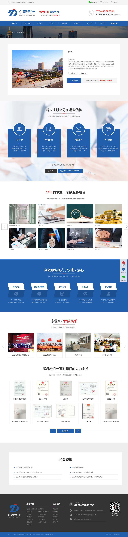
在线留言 (105, 2)
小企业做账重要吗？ (78, 467)
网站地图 (116, 2)
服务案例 (77, 23)
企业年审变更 (42, 522)
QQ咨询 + (51, 171)
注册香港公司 (42, 514)
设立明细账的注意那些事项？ (24, 467)
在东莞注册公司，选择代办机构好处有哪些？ (29, 472)
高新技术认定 (30, 519)
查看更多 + (65, 431)
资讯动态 (89, 23)
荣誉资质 (55, 511)
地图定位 (83, 73)
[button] (4, 227)
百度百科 (73, 73)
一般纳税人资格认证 (43, 511)
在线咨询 (75, 80)
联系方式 (102, 23)
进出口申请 (41, 519)
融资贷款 (29, 517)
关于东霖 (28, 23)
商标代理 (29, 514)
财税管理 (29, 522)
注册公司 (40, 23)
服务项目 (65, 23)
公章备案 (29, 524)
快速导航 (56, 504)
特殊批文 (41, 517)
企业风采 (55, 514)
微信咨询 (94, 2)
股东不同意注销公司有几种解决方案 (82, 472)
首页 (15, 23)
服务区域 (114, 23)
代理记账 (52, 23)
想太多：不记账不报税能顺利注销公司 (27, 477)
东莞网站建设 (116, 534)
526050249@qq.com (84, 519)
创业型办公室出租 (32, 509)
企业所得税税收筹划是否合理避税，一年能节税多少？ (88, 477)
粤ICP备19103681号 (47, 534)
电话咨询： (70, 171)
